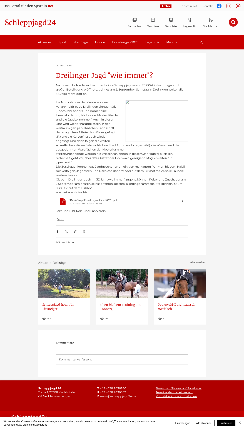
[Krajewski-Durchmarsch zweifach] (180, 283)
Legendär (152, 42)
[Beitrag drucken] (84, 231)
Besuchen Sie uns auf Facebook (178, 388)
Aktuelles (44, 42)
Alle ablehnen (203, 423)
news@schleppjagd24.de (118, 396)
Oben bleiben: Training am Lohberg (120, 306)
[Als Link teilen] (75, 231)
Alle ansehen (198, 262)
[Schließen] (240, 423)
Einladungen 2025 (125, 42)
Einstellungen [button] (182, 423)
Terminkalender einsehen (174, 392)
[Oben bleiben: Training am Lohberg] (122, 283)
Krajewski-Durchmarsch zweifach (176, 306)
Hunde (100, 42)
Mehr (170, 42)
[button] (201, 42)
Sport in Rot (189, 6)
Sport (62, 42)
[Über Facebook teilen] (57, 231)
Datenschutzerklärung (35, 424)
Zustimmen (226, 423)
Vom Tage (81, 42)
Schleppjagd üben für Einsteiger (58, 306)
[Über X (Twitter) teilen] (66, 231)
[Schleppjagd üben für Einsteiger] (64, 283)
